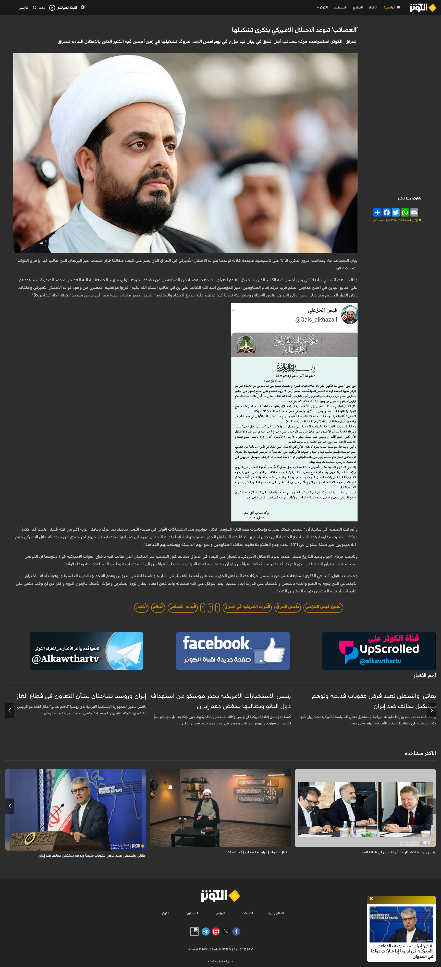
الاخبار (141, 606)
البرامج (358, 7)
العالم (158, 606)
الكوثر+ (164, 913)
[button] (431, 710)
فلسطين (340, 7)
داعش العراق (287, 606)
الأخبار (373, 7)
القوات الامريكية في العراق (247, 606)
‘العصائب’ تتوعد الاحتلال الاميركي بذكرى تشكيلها (295, 30)
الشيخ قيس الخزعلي (323, 606)
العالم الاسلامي (182, 606)
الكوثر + (322, 7)
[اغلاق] (371, 899)
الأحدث (248, 913)
